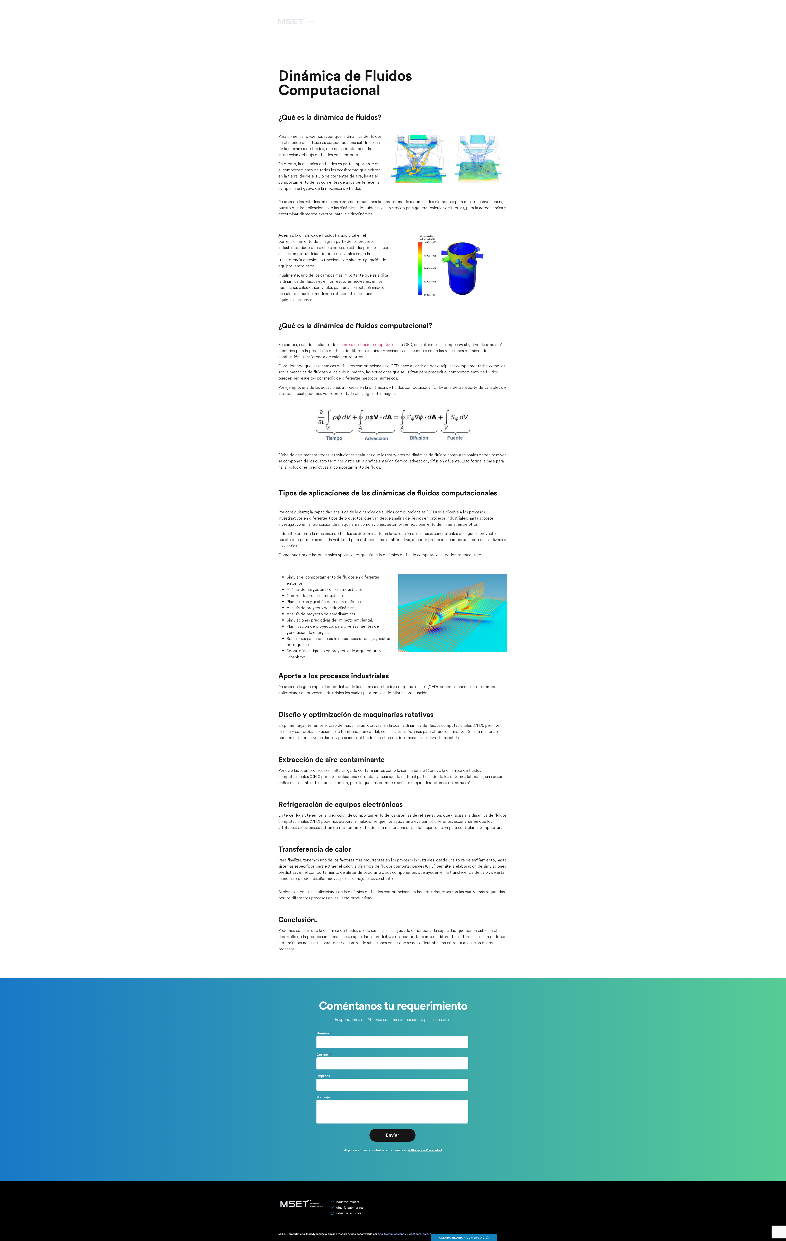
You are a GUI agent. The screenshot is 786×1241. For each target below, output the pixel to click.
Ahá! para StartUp (420, 1234)
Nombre (323, 1033)
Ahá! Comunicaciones (392, 1234)
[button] (508, 21)
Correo (322, 1054)
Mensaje (323, 1097)
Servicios (446, 21)
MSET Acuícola (418, 21)
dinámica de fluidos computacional (368, 345)
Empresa (323, 1076)
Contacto (474, 21)
